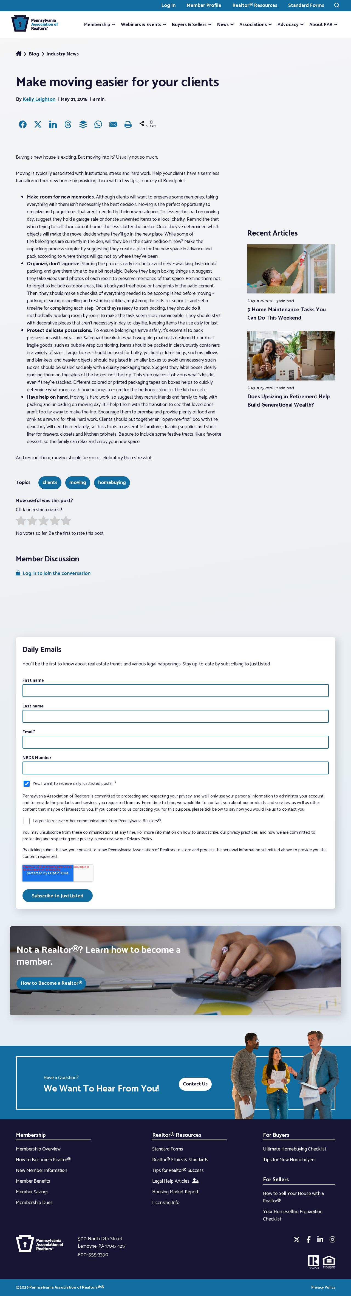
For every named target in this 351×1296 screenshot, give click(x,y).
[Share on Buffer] (83, 124)
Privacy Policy (323, 1287)
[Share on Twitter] (38, 124)
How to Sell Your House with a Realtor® (293, 1197)
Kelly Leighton (39, 99)
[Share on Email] (113, 124)
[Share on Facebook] (23, 124)
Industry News (62, 54)
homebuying (112, 482)
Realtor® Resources (254, 5)
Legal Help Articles (170, 1181)
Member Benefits (33, 1181)
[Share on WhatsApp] (98, 124)
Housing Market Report (175, 1192)
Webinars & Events (141, 25)
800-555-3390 (93, 1255)
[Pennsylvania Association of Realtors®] (34, 24)
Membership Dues (34, 1203)
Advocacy (288, 25)
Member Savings (32, 1192)
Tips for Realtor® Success (178, 1170)
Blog (34, 54)
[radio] (21, 522)
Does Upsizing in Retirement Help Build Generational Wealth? (288, 401)
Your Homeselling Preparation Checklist (292, 1215)
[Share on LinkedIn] (53, 124)
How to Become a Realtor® (51, 983)
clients (50, 482)
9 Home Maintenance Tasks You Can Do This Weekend (286, 314)
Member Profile (203, 5)
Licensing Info (166, 1203)
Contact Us (195, 1084)
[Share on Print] (128, 124)
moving (77, 482)
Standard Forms (306, 5)
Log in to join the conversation (55, 573)
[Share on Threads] (68, 124)
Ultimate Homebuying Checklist (294, 1149)
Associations (253, 25)
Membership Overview (38, 1149)
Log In (168, 5)
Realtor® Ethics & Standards (180, 1160)
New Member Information (41, 1170)
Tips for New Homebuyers (289, 1160)
